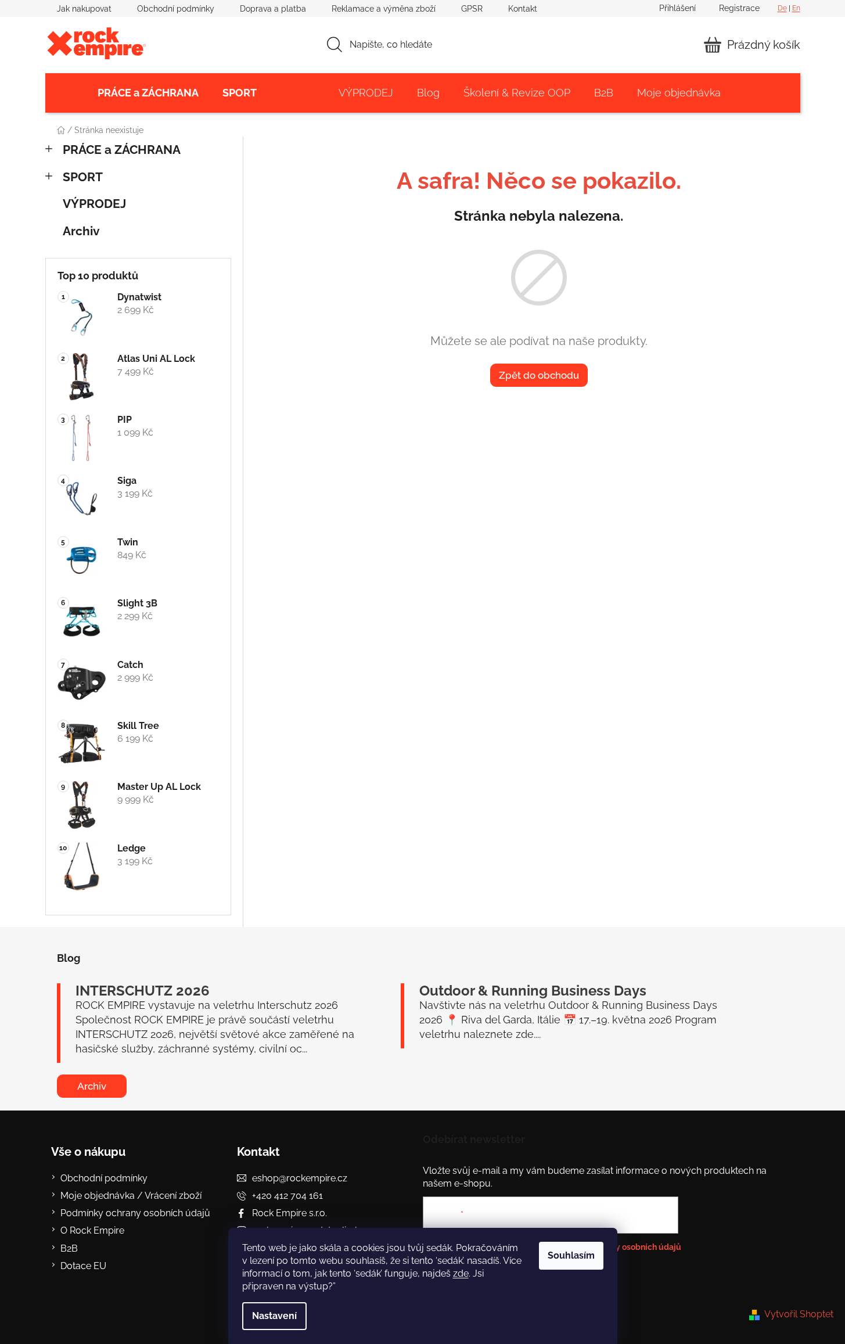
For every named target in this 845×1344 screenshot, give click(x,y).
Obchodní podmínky (175, 8)
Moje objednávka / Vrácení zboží (131, 1195)
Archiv (81, 231)
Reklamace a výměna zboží (384, 8)
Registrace (739, 8)
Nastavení (274, 1315)
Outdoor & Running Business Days (532, 990)
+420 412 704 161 (287, 1195)
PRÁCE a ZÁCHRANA (122, 149)
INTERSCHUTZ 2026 (142, 990)
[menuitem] (148, 93)
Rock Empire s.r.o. (289, 1213)
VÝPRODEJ (94, 203)
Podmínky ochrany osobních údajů (135, 1213)
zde (461, 1273)
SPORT (83, 177)
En (796, 8)
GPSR (472, 8)
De (782, 8)
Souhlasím (571, 1255)
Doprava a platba (273, 8)
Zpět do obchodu (539, 375)
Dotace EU (83, 1265)
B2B (69, 1248)
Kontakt (522, 8)
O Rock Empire (92, 1230)
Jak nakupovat (84, 8)
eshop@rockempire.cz (299, 1178)
